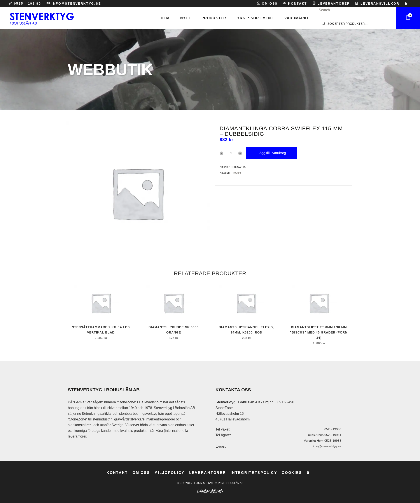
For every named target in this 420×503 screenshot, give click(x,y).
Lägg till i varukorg (271, 153)
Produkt (236, 172)
